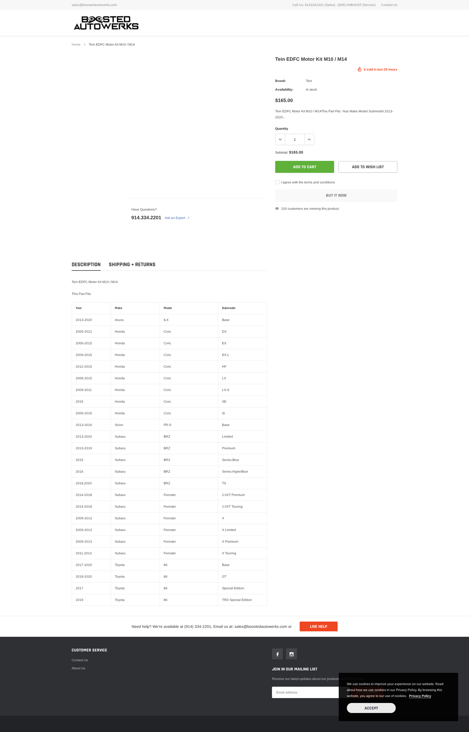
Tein (309, 81)
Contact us (80, 660)
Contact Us (389, 5)
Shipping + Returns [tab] (132, 264)
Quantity (281, 129)
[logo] (106, 22)
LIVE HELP (318, 626)
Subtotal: (281, 152)
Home (76, 44)
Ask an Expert (175, 218)
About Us (78, 668)
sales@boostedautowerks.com (94, 5)
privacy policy (420, 696)
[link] (277, 653)
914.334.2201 (146, 217)
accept (371, 708)
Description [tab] (86, 264)
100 (284, 209)
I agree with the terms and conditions (307, 182)
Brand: (280, 81)
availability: (284, 89)
